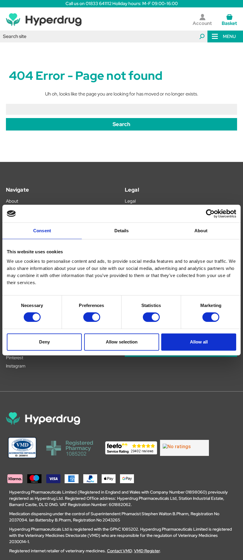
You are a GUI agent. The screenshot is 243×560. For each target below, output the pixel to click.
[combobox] (103, 36)
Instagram (15, 366)
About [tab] (200, 230)
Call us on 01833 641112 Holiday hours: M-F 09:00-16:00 (121, 4)
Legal (130, 201)
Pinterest (14, 358)
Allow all (199, 341)
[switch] (91, 317)
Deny (44, 341)
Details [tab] (121, 230)
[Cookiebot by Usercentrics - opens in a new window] (210, 213)
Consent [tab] (42, 230)
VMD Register (147, 550)
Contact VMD (119, 550)
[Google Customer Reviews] (184, 448)
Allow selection (122, 341)
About (12, 201)
